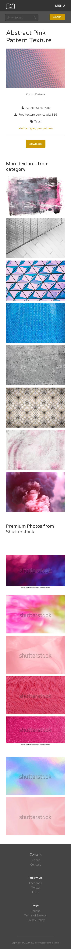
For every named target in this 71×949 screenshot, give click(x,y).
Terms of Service (35, 915)
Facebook (35, 883)
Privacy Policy (36, 920)
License (35, 911)
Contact (35, 865)
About (35, 860)
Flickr (35, 892)
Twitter (35, 888)
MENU (60, 6)
